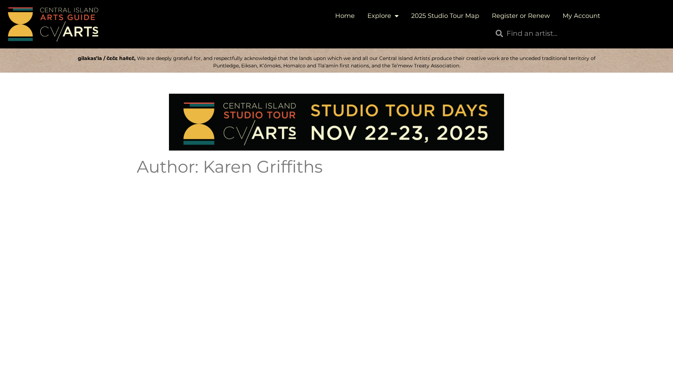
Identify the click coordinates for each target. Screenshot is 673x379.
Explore (379, 16)
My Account (581, 16)
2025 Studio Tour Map (445, 16)
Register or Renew (521, 16)
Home (345, 16)
